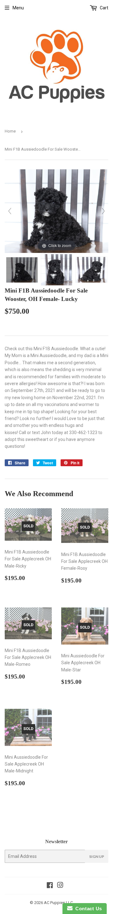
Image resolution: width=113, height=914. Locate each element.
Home (10, 131)
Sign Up (96, 856)
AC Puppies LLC (58, 902)
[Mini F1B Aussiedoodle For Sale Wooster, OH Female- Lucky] (22, 270)
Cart (103, 7)
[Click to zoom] (56, 210)
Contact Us (87, 908)
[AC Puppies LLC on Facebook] (49, 885)
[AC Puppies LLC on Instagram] (60, 885)
